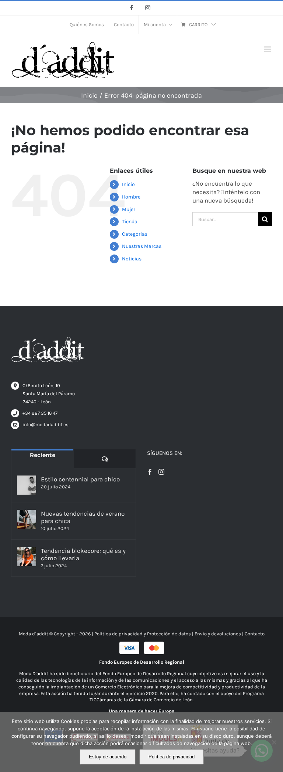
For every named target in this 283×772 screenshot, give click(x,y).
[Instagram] (161, 472)
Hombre (131, 197)
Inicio (128, 184)
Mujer (128, 209)
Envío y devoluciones (218, 633)
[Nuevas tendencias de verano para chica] (26, 519)
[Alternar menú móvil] (268, 49)
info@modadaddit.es (45, 424)
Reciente (42, 455)
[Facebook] (150, 472)
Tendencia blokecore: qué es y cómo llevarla (83, 554)
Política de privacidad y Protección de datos (142, 633)
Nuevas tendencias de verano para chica (83, 517)
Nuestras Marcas (141, 246)
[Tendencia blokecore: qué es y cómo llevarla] (26, 556)
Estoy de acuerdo (107, 756)
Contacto (255, 633)
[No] (273, 742)
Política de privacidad (172, 756)
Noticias (132, 259)
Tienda (129, 221)
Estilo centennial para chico (80, 479)
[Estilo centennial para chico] (26, 485)
